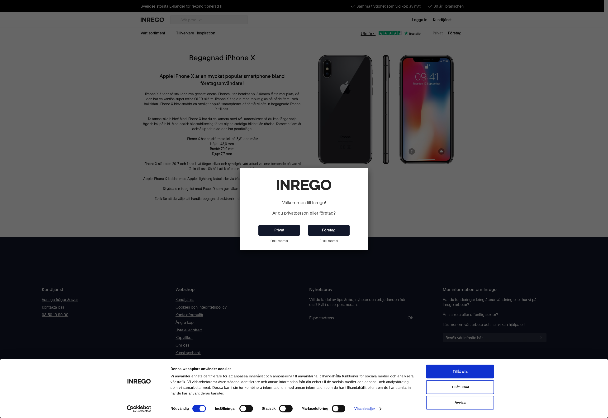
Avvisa (460, 402)
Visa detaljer (364, 409)
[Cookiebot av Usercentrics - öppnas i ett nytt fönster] (139, 408)
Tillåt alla (460, 371)
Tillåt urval (460, 387)
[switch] (246, 408)
